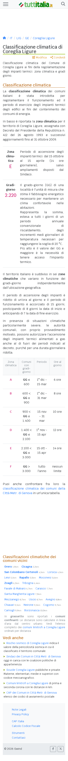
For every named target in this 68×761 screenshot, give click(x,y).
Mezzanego (15, 599)
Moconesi (48, 577)
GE (27, 38)
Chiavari (12, 605)
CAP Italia (18, 721)
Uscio (36, 599)
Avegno (54, 599)
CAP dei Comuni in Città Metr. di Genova (31, 692)
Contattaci (18, 737)
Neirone (32, 605)
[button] (62, 4)
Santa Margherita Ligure (22, 594)
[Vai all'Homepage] (36, 4)
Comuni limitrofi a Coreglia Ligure (27, 683)
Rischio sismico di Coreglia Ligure (27, 643)
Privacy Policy (20, 714)
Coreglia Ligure (44, 38)
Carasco (44, 588)
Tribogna (31, 583)
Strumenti (18, 733)
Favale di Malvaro (18, 588)
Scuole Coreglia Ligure (20, 670)
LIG (18, 38)
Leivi (10, 577)
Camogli (12, 610)
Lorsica (55, 572)
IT (11, 38)
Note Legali (19, 709)
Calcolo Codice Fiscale (26, 726)
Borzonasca (35, 610)
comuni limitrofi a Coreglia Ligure (44, 627)
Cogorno (52, 605)
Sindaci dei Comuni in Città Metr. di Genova (33, 656)
